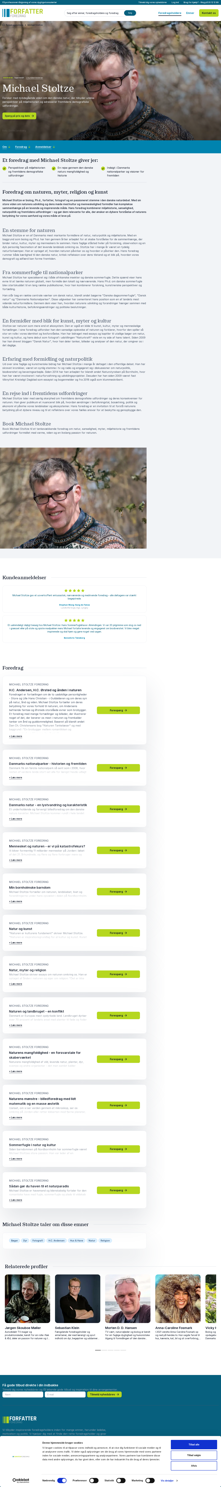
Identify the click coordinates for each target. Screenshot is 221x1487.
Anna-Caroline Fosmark (173, 1328)
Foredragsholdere (169, 13)
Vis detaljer (167, 1480)
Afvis (194, 1465)
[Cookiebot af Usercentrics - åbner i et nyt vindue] (21, 1480)
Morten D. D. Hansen (121, 1328)
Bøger (14, 1240)
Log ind (175, 2)
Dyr (25, 1240)
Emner (190, 13)
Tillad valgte (194, 1455)
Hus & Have (76, 1240)
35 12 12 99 (213, 2)
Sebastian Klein (67, 1328)
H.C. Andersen (57, 1240)
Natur (92, 1240)
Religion (105, 1240)
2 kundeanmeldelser (34, 78)
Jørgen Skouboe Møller (23, 1328)
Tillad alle (194, 1444)
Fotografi (38, 1240)
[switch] (94, 1480)
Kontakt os (209, 13)
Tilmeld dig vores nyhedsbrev (152, 2)
